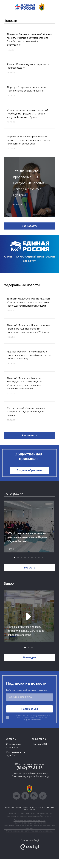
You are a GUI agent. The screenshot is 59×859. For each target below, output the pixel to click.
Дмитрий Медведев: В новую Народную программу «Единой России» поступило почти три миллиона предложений (24, 383)
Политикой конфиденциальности (35, 719)
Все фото (29, 567)
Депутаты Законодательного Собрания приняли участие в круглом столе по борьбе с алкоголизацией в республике (29, 39)
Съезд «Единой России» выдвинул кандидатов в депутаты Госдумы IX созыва (27, 412)
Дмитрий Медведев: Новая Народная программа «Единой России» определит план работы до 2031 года (28, 329)
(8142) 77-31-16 (29, 768)
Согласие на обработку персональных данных (29, 831)
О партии (11, 738)
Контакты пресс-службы (15, 754)
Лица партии (39, 738)
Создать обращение (29, 470)
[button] (14, 557)
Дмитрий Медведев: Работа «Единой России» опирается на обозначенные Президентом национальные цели (28, 302)
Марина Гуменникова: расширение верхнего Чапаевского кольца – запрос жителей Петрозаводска (29, 140)
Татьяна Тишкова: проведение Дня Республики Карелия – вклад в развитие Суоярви (29, 183)
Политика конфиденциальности (30, 823)
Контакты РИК (40, 744)
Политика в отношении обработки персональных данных (29, 826)
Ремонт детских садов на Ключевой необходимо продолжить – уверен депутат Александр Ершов (27, 114)
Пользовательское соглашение (29, 820)
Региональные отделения (14, 745)
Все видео (29, 657)
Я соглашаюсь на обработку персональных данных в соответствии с (32, 718)
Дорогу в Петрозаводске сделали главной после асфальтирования (26, 89)
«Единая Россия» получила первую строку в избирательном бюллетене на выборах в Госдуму (29, 355)
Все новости (29, 225)
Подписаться (29, 708)
